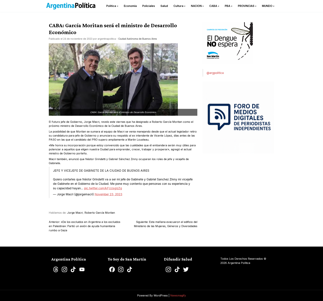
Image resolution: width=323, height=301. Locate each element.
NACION (196, 6)
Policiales (148, 6)
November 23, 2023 (108, 194)
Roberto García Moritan (99, 212)
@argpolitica (215, 73)
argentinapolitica (107, 38)
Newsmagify (178, 295)
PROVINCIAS (246, 6)
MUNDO (267, 6)
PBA (227, 6)
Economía (130, 6)
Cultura (178, 6)
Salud (164, 6)
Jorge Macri (75, 212)
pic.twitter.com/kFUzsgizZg (103, 188)
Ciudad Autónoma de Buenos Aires (137, 38)
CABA (213, 6)
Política (111, 6)
